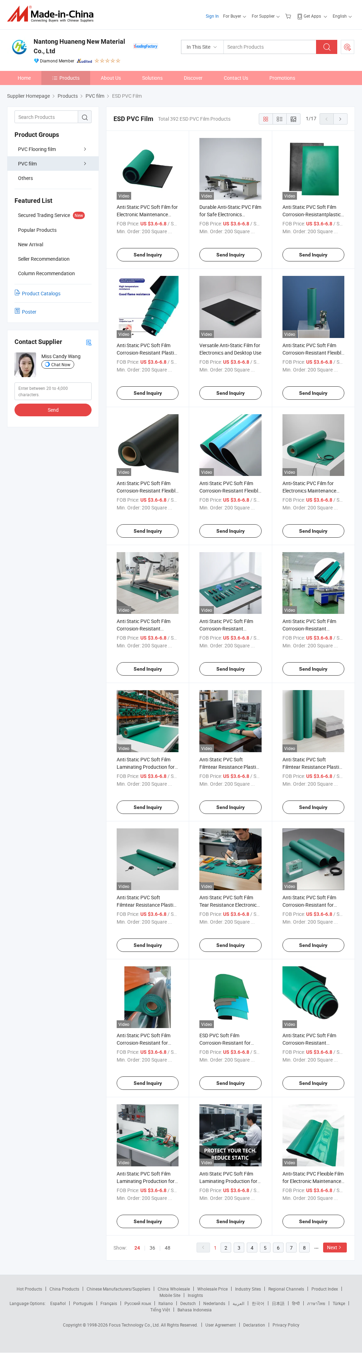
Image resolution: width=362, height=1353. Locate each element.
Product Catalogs (41, 293)
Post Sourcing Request (347, 47)
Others (25, 178)
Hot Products (29, 1289)
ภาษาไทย (316, 1303)
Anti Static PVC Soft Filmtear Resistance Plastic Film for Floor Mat (311, 767)
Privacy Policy (286, 1325)
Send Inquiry (148, 255)
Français (108, 1303)
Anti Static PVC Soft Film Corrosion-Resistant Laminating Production (309, 1042)
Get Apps (312, 16)
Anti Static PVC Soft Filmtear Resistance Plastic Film (228, 767)
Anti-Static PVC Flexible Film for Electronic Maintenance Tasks (313, 1181)
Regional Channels (286, 1289)
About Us (111, 77)
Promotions (282, 77)
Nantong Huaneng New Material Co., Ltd (79, 46)
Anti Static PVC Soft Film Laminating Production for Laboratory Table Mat (228, 1181)
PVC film (27, 163)
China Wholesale (174, 1289)
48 (167, 1247)
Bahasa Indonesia (194, 1309)
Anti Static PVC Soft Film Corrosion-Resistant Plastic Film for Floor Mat (146, 352)
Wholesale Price (212, 1289)
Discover (193, 77)
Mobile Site (169, 1295)
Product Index (324, 1289)
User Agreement (220, 1325)
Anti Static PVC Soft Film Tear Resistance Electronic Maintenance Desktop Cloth (229, 905)
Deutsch (188, 1303)
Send (53, 409)
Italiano (165, 1303)
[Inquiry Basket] (289, 16)
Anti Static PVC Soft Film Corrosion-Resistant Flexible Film (230, 490)
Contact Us (236, 77)
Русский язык (137, 1303)
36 (152, 1247)
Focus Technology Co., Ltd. (135, 1325)
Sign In (212, 16)
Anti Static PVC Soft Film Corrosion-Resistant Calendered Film (309, 628)
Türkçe (339, 1303)
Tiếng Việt (160, 1309)
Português (83, 1303)
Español (58, 1303)
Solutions (152, 77)
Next (332, 1247)
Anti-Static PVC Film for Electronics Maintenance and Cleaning (309, 490)
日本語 (278, 1303)
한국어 (258, 1303)
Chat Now (60, 364)
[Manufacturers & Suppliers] (52, 14)
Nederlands (214, 1303)
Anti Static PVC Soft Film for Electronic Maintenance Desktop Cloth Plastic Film (147, 214)
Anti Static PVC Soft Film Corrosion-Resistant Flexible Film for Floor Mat (147, 490)
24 (137, 1248)
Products (69, 77)
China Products (64, 1289)
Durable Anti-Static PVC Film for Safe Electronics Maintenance (230, 214)
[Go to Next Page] (340, 119)
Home (24, 77)
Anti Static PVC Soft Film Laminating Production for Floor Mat (146, 1181)
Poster (29, 311)
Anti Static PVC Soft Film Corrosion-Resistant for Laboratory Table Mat (143, 1042)
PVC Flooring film (37, 149)
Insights (195, 1295)
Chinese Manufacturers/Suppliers (118, 1289)
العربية (238, 1303)
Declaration (254, 1325)
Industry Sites (248, 1289)
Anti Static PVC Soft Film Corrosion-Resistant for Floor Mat (309, 905)
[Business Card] (89, 342)
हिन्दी (296, 1303)
